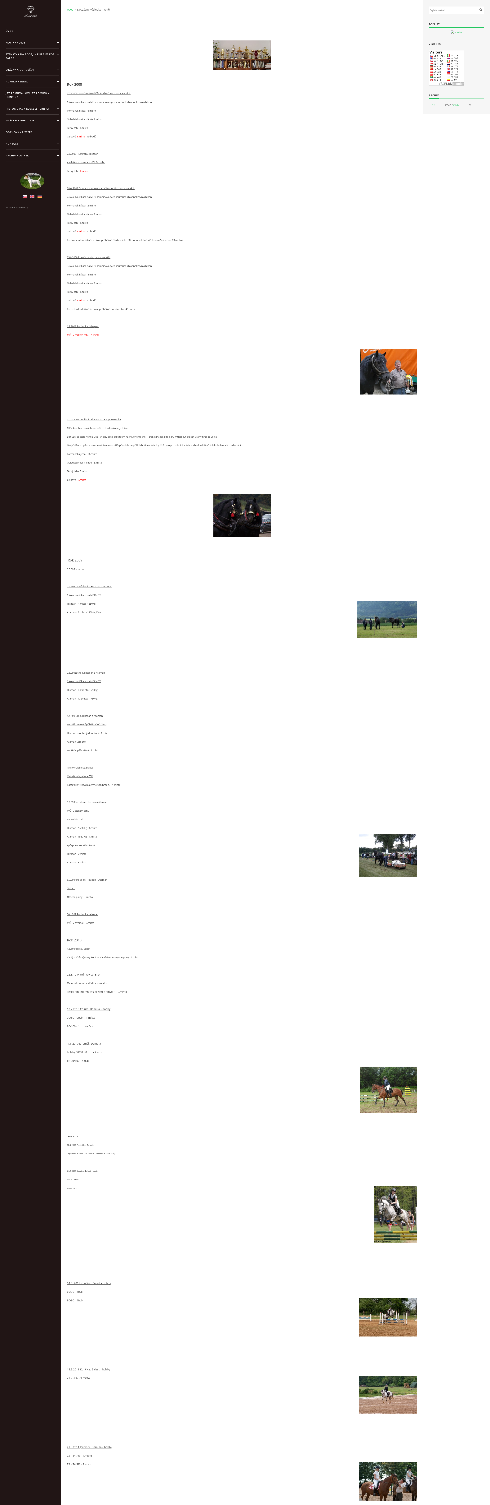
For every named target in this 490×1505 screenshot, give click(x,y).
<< (433, 105)
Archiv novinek (17, 155)
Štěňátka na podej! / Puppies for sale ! (30, 56)
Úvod (10, 31)
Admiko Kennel (17, 81)
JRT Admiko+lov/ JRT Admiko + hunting (27, 95)
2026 (456, 105)
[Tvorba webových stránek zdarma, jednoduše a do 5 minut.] (27, 208)
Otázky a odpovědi (20, 70)
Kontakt (12, 143)
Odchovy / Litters (19, 132)
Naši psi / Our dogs (20, 120)
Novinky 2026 (15, 42)
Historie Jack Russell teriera (27, 108)
